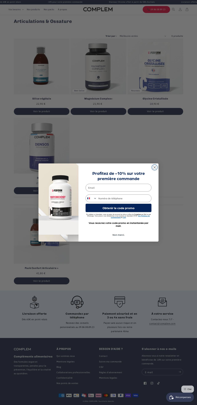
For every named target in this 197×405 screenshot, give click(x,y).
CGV (124, 217)
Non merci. (119, 234)
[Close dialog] (154, 167)
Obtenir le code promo (119, 208)
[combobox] (91, 198)
